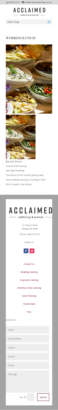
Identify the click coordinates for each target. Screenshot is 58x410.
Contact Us (29, 264)
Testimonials (29, 303)
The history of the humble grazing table (25, 175)
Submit (43, 397)
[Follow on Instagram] (32, 250)
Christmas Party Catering (29, 287)
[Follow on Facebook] (26, 250)
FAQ (29, 311)
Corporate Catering (29, 280)
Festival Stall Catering (16, 166)
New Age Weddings (15, 170)
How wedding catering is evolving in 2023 (25, 179)
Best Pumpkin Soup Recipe (19, 184)
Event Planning (29, 295)
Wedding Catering (29, 272)
